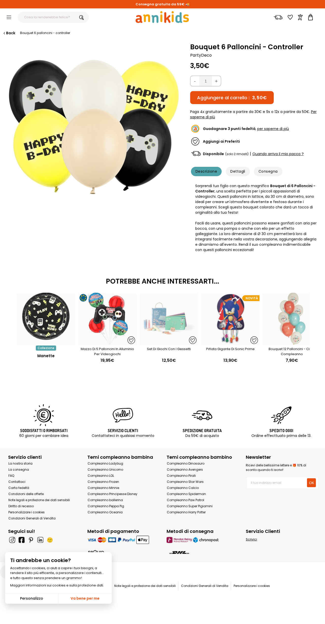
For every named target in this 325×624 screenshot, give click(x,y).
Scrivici (251, 539)
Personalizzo (31, 598)
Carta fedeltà (18, 488)
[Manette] (46, 342)
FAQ (11, 475)
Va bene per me (85, 598)
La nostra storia (20, 463)
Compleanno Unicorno (105, 469)
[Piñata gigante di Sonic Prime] (230, 342)
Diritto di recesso (21, 506)
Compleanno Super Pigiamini (190, 506)
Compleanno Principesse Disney (112, 494)
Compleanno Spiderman (186, 494)
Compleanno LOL (101, 475)
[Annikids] (162, 17)
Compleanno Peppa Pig (106, 506)
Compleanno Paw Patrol (185, 500)
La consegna (18, 469)
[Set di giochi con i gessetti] (168, 342)
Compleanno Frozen (103, 482)
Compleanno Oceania (105, 512)
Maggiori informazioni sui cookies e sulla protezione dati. (57, 585)
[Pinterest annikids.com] (31, 540)
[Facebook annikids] (22, 540)
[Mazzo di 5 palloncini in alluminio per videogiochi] (107, 342)
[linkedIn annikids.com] (40, 540)
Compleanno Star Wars (185, 482)
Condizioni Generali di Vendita (32, 518)
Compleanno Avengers (185, 469)
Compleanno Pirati (181, 475)
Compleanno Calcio (183, 488)
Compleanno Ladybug (105, 463)
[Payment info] (122, 539)
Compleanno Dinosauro (185, 463)
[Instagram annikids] (12, 540)
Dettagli (237, 171)
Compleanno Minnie (103, 488)
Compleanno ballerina (105, 500)
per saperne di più (273, 128)
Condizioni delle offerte (26, 494)
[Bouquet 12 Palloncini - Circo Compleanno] (291, 342)
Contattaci (16, 482)
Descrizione (206, 171)
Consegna (268, 171)
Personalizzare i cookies (26, 512)
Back (10, 33)
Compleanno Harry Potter (186, 512)
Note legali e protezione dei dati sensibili (39, 500)
